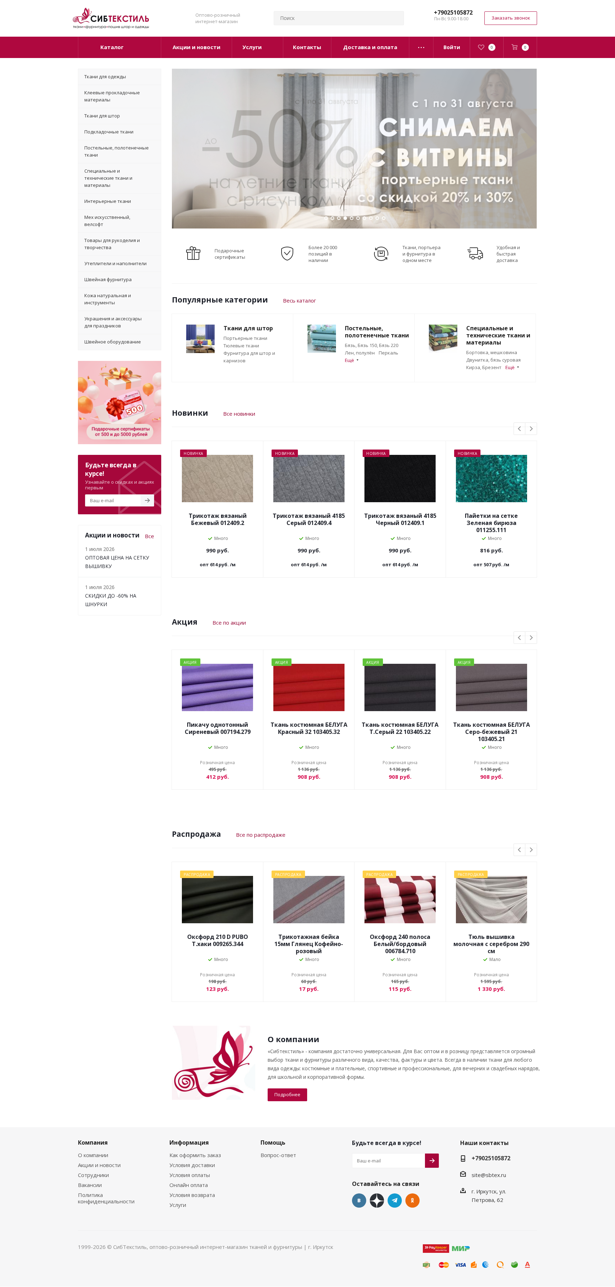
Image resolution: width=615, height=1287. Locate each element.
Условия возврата (192, 1194)
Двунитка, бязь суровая (493, 360)
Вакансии (90, 1184)
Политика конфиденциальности (106, 1198)
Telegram (395, 1200)
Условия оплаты (189, 1174)
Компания (93, 1142)
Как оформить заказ (195, 1155)
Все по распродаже (260, 834)
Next (531, 429)
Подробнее (287, 1094)
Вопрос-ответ (278, 1155)
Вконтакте (359, 1200)
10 (383, 218)
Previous (520, 429)
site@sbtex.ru (489, 1174)
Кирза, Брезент (483, 367)
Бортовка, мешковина (491, 352)
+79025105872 (453, 12)
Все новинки (239, 413)
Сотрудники (93, 1174)
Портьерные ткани (245, 338)
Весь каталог (299, 300)
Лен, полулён (360, 353)
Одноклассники (412, 1200)
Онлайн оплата (188, 1184)
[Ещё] (421, 47)
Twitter (377, 1200)
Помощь (273, 1142)
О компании (93, 1155)
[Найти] (395, 18)
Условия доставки (192, 1164)
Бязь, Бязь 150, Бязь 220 (371, 345)
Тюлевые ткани (241, 345)
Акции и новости (99, 1164)
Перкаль (388, 353)
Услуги (177, 1204)
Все (149, 536)
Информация (189, 1142)
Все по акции (229, 622)
